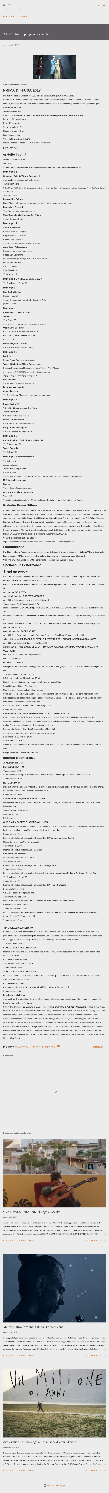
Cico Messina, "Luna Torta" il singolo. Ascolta (31, 1212)
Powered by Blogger (56, 1485)
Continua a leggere (95, 1240)
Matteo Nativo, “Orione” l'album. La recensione (33, 1327)
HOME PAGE (8, 16)
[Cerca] (97, 4)
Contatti (25, 16)
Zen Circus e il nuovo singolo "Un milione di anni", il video (39, 1442)
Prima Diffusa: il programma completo (35, 1047)
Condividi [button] (97, 1047)
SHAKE (8, 5)
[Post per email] (58, 1047)
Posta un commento (26, 1240)
